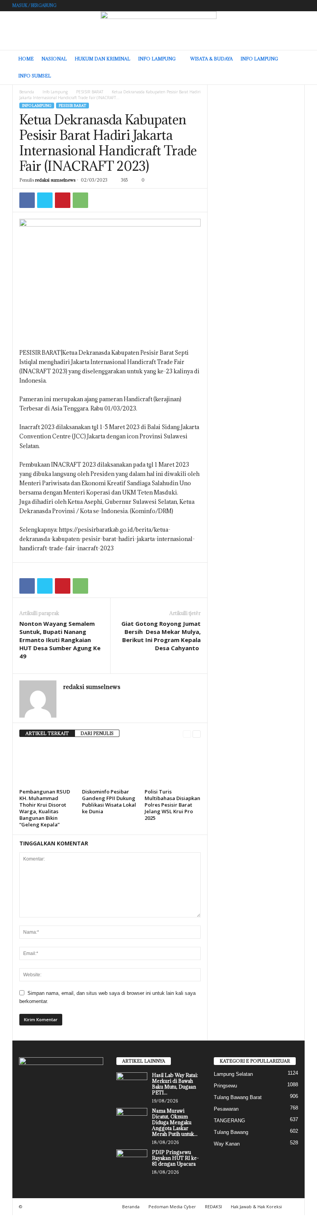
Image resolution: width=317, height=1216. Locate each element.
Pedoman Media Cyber (172, 1206)
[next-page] (197, 734)
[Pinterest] (62, 200)
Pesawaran (226, 1109)
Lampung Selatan (233, 1074)
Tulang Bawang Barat (238, 1097)
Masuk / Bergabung (34, 5)
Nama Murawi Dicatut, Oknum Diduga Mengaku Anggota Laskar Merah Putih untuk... (175, 1122)
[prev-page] (187, 734)
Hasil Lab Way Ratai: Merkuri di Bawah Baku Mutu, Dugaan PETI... (175, 1084)
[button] (293, 67)
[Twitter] (45, 200)
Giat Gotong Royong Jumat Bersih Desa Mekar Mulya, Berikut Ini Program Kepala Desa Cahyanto (161, 636)
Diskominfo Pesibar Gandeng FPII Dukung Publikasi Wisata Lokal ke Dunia (109, 801)
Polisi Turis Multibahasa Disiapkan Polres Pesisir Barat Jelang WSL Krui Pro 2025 (172, 804)
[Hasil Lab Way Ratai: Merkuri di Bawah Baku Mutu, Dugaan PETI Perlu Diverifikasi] (131, 1084)
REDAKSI (213, 1206)
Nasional (54, 59)
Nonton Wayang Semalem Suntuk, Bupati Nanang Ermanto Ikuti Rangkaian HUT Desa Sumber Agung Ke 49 (60, 640)
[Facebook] (27, 200)
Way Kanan (227, 1144)
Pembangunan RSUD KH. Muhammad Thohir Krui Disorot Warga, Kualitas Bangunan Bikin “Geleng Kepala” (44, 808)
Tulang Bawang (231, 1132)
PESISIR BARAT (89, 91)
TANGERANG (229, 1120)
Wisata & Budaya (211, 59)
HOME (26, 59)
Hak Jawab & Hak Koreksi (256, 1206)
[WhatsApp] (80, 200)
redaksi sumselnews (55, 180)
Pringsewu (225, 1086)
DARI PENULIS (97, 733)
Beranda (26, 91)
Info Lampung (157, 59)
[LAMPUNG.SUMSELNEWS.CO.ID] (158, 30)
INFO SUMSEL (34, 76)
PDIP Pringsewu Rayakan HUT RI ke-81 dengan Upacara (175, 1158)
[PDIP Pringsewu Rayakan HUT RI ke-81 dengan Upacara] (131, 1161)
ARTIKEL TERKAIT (47, 733)
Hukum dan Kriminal (102, 59)
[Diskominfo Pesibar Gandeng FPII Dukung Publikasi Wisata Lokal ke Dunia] (110, 765)
